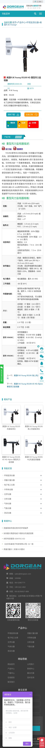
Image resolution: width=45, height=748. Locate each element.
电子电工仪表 (9, 485)
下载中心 (11, 673)
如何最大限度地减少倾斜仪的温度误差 (18, 533)
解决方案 (30, 673)
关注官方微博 (34, 744)
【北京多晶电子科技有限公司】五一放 (18, 544)
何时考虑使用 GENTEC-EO (14, 539)
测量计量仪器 (9, 480)
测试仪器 (7, 513)
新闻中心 (30, 669)
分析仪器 (7, 499)
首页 (14, 22)
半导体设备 (8, 489)
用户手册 (9, 149)
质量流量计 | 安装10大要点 (14, 549)
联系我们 (11, 682)
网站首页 (11, 664)
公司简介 (30, 664)
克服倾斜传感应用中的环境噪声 (16, 528)
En (40, 2)
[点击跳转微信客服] (41, 357)
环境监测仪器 (33, 22)
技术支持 (30, 677)
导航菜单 (6, 14)
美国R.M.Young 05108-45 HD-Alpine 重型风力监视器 (11, 459)
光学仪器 (7, 494)
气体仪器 (7, 504)
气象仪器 (7, 508)
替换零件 (20, 149)
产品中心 (22, 22)
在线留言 (11, 677)
